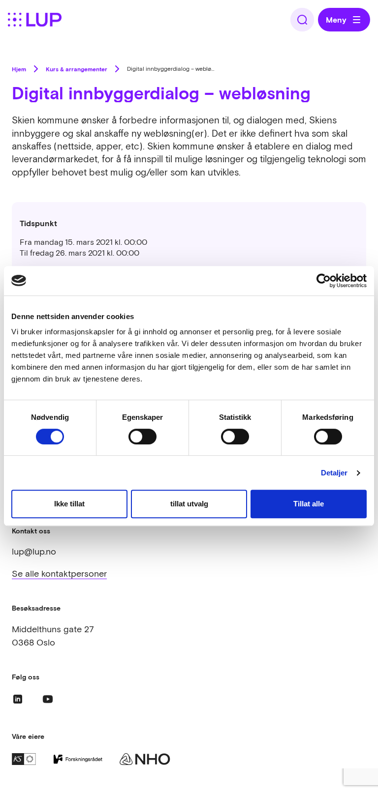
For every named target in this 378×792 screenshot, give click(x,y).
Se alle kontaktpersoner (59, 573)
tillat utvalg (189, 503)
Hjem (19, 68)
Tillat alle (308, 503)
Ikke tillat (69, 503)
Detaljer (334, 473)
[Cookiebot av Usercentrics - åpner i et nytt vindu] (324, 280)
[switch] (142, 436)
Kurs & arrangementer (76, 68)
